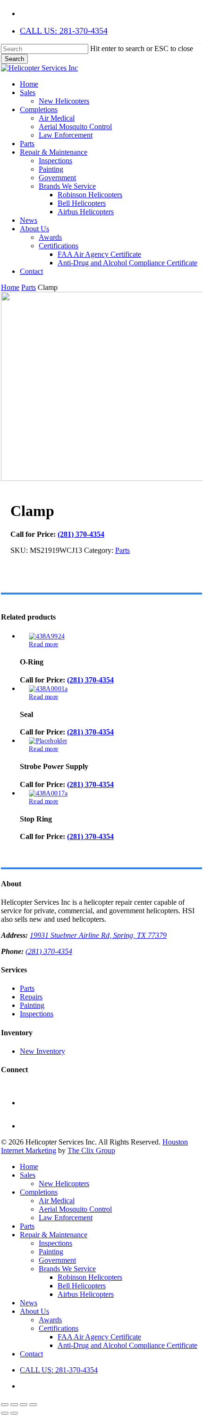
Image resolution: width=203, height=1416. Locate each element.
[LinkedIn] (30, 1126)
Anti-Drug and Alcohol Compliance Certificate (127, 1345)
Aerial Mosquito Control (75, 1209)
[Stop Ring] (48, 793)
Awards (50, 1320)
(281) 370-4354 (81, 534)
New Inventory (42, 1051)
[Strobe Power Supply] (48, 740)
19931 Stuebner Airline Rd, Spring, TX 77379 (98, 935)
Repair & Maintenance (53, 1235)
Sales (27, 1175)
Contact (31, 1354)
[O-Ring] (47, 636)
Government (57, 1260)
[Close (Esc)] (33, 1404)
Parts (28, 287)
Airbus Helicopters (86, 1294)
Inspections (36, 1014)
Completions (39, 1192)
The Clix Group (91, 1150)
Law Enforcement (66, 1218)
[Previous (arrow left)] (4, 1413)
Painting (32, 1005)
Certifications (58, 1328)
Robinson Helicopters (90, 1277)
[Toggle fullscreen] (14, 1404)
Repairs (31, 997)
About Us (34, 1311)
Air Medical (57, 1201)
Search (14, 58)
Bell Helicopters (82, 1286)
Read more (43, 643)
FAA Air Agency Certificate (99, 1337)
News (28, 1303)
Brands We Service (67, 1269)
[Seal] (48, 688)
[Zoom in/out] (4, 1404)
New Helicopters (64, 1184)
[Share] (23, 1404)
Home (10, 287)
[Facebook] (30, 1103)
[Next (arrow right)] (14, 1413)
